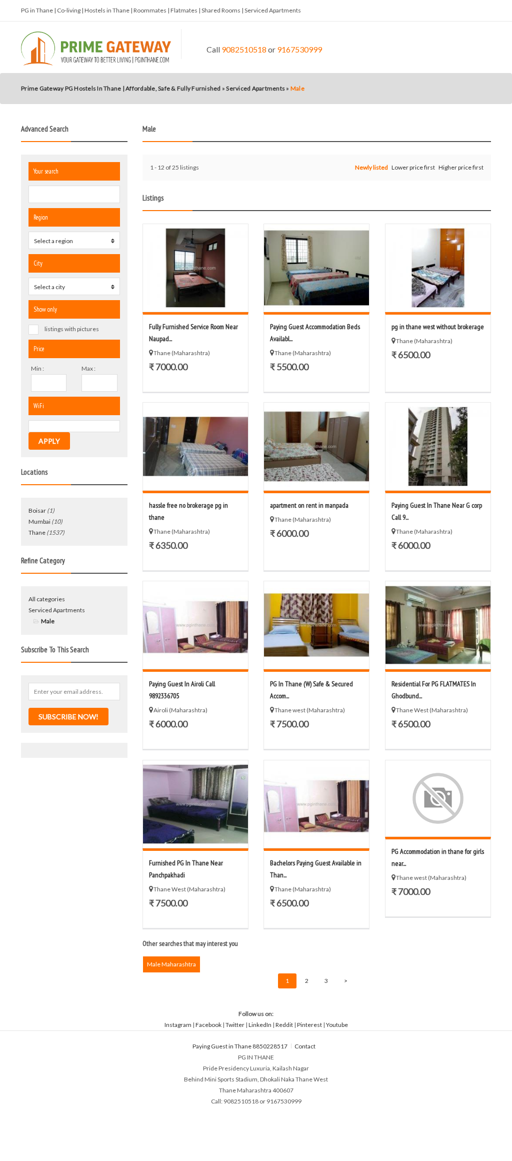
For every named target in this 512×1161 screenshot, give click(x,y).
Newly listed (371, 167)
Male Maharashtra (171, 964)
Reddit (284, 1024)
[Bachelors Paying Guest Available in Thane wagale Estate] (317, 804)
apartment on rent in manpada (309, 505)
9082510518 (244, 49)
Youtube (337, 1024)
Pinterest (309, 1024)
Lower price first (413, 167)
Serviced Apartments (56, 610)
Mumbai (39, 521)
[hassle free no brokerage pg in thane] (195, 446)
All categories (46, 599)
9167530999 (299, 49)
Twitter (235, 1024)
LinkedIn (260, 1024)
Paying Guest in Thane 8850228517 (240, 1046)
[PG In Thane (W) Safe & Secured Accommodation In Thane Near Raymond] (317, 625)
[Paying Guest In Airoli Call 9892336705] (195, 625)
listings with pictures (71, 329)
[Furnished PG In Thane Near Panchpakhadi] (195, 804)
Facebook (209, 1024)
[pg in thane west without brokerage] (438, 268)
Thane (37, 532)
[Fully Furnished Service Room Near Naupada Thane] (195, 268)
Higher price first (461, 167)
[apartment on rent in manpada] (317, 446)
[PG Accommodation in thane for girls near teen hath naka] (438, 798)
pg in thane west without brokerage (438, 326)
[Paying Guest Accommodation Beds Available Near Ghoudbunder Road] (317, 268)
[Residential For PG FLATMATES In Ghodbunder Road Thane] (438, 625)
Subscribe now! (68, 716)
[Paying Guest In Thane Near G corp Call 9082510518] (438, 446)
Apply (49, 441)
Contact (305, 1046)
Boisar (37, 510)
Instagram (178, 1024)
